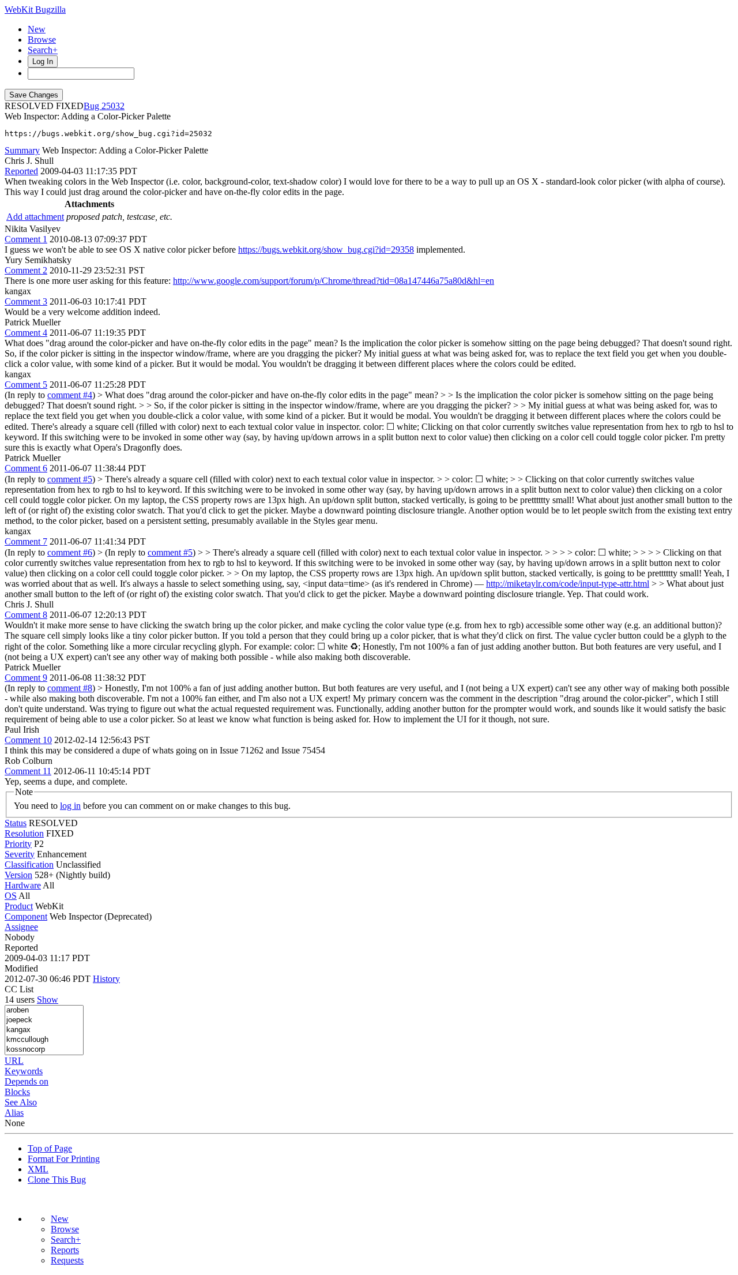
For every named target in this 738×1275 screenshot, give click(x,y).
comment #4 (69, 395)
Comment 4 (26, 332)
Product (19, 906)
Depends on (26, 1081)
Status (16, 823)
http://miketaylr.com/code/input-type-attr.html (567, 583)
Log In (42, 61)
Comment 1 (26, 239)
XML (38, 1169)
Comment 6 (26, 468)
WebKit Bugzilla (35, 9)
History (106, 979)
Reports (65, 1250)
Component (26, 916)
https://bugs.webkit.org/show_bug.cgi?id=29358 (326, 249)
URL (14, 1061)
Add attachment (35, 217)
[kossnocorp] (44, 1050)
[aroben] (44, 1010)
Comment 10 (28, 740)
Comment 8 (26, 615)
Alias (14, 1113)
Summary (22, 150)
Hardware (23, 885)
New (37, 29)
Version (18, 875)
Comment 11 (28, 771)
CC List (19, 989)
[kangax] (44, 1030)
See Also (21, 1102)
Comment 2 (26, 270)
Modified (21, 968)
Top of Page (50, 1148)
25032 (113, 106)
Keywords (24, 1071)
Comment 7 (26, 541)
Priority (18, 844)
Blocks (17, 1092)
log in (70, 806)
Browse (42, 39)
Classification (29, 864)
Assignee (21, 927)
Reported (21, 171)
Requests (67, 1260)
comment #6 (69, 552)
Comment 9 (26, 677)
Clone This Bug (57, 1179)
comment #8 (69, 688)
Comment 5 (26, 384)
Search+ (43, 50)
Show (47, 999)
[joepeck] (44, 1020)
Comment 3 (26, 301)
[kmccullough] (44, 1040)
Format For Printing (64, 1159)
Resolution (24, 833)
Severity (20, 854)
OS (11, 896)
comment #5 (69, 479)
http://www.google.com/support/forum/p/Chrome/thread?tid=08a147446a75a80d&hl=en (333, 281)
